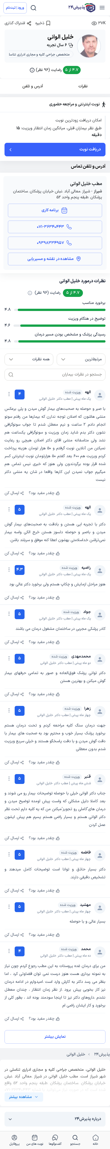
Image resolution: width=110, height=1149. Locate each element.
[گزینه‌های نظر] (9, 394)
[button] (55, 70)
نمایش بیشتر (55, 1037)
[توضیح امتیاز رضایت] (29, 292)
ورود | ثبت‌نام (15, 7)
